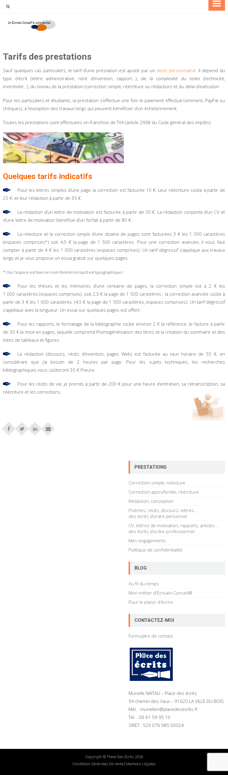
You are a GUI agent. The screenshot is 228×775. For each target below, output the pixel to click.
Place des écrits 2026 (125, 757)
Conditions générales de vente (98, 764)
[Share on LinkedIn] (35, 426)
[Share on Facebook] (8, 426)
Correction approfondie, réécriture (164, 492)
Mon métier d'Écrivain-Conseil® (160, 593)
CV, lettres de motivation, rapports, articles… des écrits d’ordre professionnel (173, 528)
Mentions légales (141, 764)
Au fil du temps (144, 584)
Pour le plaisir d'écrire (151, 602)
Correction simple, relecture (157, 483)
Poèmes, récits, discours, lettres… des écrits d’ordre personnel (163, 513)
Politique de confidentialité (155, 550)
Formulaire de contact (151, 636)
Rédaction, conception (151, 501)
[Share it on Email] (48, 426)
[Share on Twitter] (22, 426)
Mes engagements (147, 540)
